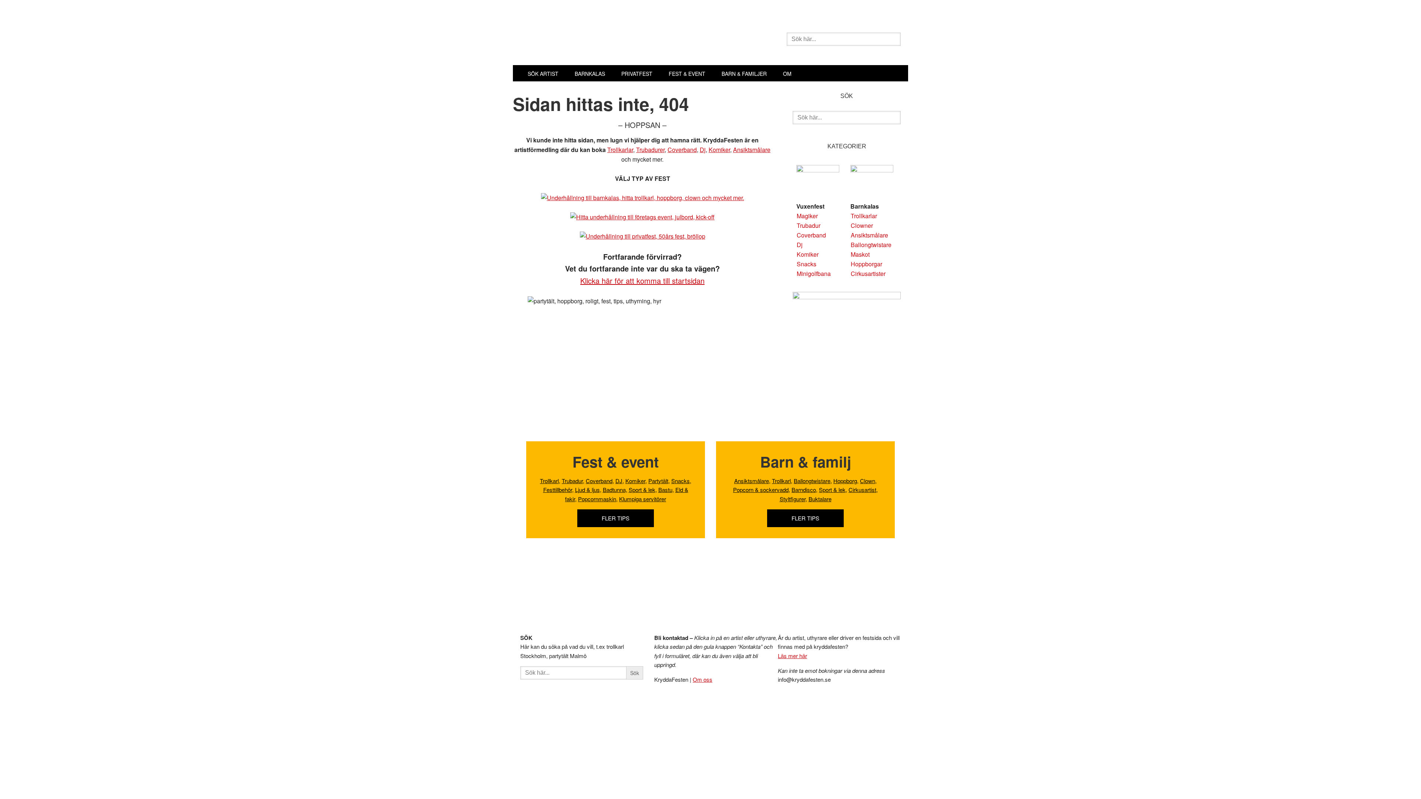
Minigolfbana (814, 273)
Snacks (806, 264)
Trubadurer (650, 149)
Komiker (719, 149)
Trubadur (808, 225)
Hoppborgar (866, 264)
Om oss (702, 679)
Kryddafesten (625, 40)
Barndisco (804, 489)
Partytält (658, 481)
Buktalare (820, 499)
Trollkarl (549, 481)
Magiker (807, 216)
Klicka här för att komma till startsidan (642, 280)
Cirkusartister (868, 273)
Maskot (860, 254)
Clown (867, 481)
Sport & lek (642, 489)
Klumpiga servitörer (642, 499)
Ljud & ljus (587, 489)
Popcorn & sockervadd (761, 489)
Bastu (665, 489)
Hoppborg (845, 481)
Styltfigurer (793, 499)
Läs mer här (792, 656)
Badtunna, (615, 489)
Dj (703, 149)
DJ (618, 481)
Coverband (682, 149)
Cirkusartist (862, 489)
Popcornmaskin (597, 499)
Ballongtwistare (871, 244)
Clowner (862, 225)
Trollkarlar (620, 149)
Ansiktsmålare (751, 149)
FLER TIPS (615, 518)
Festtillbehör (557, 489)
